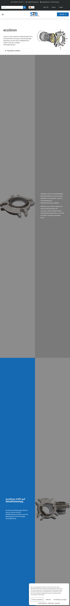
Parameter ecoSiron (13, 50)
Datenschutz (51, 603)
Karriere (54, 7)
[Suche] (24, 7)
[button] (2, 14)
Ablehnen (48, 599)
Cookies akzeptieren (37, 599)
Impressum (57, 603)
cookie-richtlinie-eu (42, 603)
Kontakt (61, 7)
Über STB (45, 7)
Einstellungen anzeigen (60, 599)
